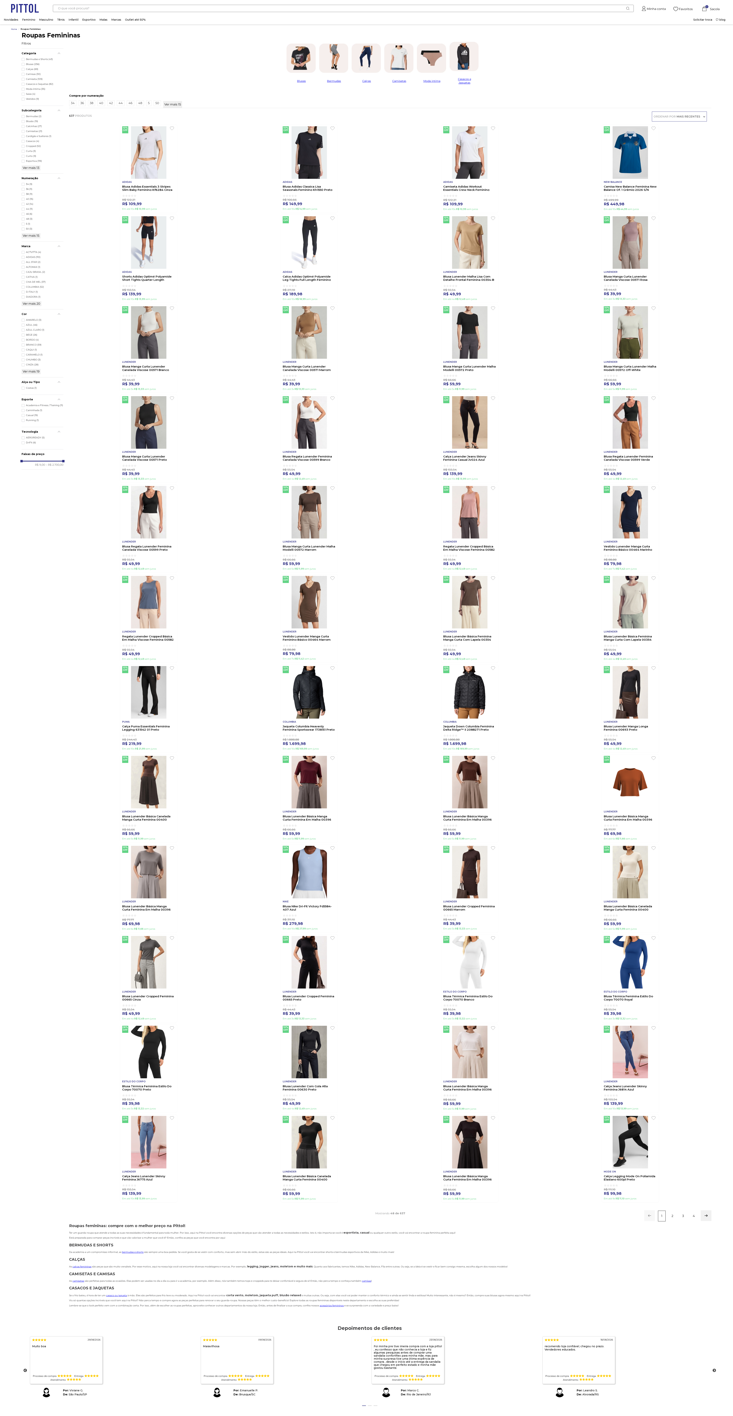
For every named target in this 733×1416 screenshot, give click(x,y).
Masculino (46, 19)
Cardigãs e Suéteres (38, 136)
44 (29, 209)
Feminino (28, 19)
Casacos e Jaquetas (39, 84)
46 (29, 214)
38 (29, 194)
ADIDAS (33, 257)
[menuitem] (702, 19)
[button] (42, 53)
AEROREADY (35, 437)
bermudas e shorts (133, 1252)
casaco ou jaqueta (116, 1295)
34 (29, 184)
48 (29, 219)
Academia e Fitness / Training (44, 405)
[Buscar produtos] (628, 8)
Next (714, 1370)
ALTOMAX (33, 267)
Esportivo (89, 19)
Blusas (33, 64)
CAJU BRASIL (35, 272)
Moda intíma (431, 81)
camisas (366, 1280)
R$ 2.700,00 (54, 464)
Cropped (33, 146)
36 (29, 189)
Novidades (11, 19)
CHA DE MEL (36, 282)
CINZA (32, 364)
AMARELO (33, 320)
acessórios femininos (332, 1305)
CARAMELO (34, 354)
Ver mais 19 (31, 371)
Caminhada (34, 410)
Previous (25, 1370)
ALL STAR (33, 262)
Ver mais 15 (31, 235)
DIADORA (33, 297)
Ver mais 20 (31, 303)
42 (29, 204)
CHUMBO (33, 359)
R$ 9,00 (40, 464)
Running (32, 420)
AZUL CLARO (35, 330)
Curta (31, 151)
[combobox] (343, 8)
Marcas (116, 19)
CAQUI (31, 349)
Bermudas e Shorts (39, 59)
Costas (31, 388)
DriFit (31, 442)
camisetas (78, 1280)
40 (29, 199)
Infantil (73, 19)
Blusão (32, 121)
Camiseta (34, 79)
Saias (30, 94)
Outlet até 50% (135, 19)
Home (14, 29)
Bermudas (33, 116)
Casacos (32, 141)
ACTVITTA (33, 252)
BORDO (32, 339)
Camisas (33, 74)
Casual (32, 415)
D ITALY (32, 292)
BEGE (31, 335)
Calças (32, 69)
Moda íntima (35, 89)
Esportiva (34, 161)
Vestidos (32, 99)
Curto (31, 156)
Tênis (61, 19)
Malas (103, 19)
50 (29, 228)
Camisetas (34, 131)
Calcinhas (34, 126)
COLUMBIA (35, 287)
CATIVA (32, 277)
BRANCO (33, 344)
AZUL (31, 325)
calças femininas (82, 1266)
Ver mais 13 (31, 168)
